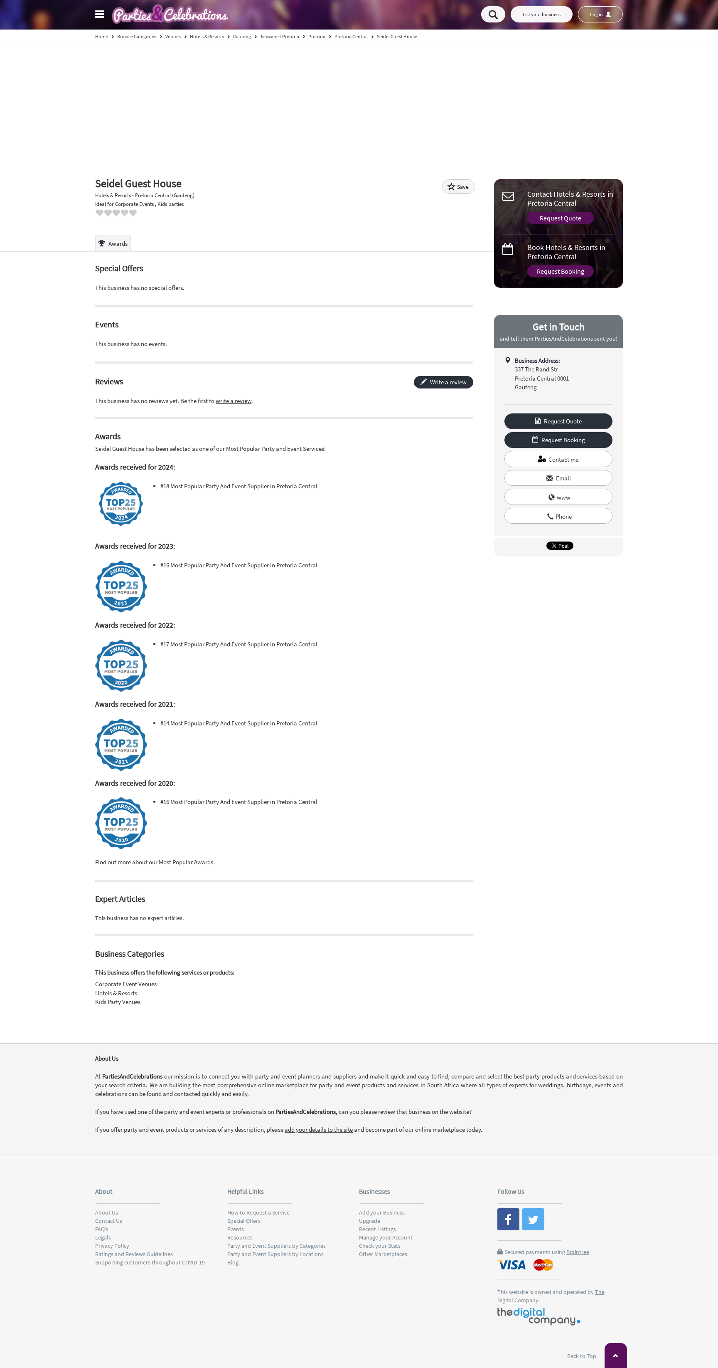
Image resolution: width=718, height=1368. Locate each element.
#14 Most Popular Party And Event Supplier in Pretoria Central (238, 723)
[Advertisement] (359, 106)
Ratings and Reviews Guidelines (134, 1254)
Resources (240, 1237)
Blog (233, 1262)
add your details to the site (319, 1129)
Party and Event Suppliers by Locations (275, 1254)
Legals (103, 1237)
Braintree (577, 1252)
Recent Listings (377, 1229)
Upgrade (369, 1221)
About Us (106, 1212)
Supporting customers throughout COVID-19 (150, 1262)
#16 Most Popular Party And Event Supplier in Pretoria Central (238, 565)
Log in (597, 14)
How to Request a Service (258, 1212)
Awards (117, 243)
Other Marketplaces (383, 1254)
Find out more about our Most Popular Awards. (155, 862)
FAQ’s (101, 1229)
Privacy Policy (112, 1245)
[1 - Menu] (101, 15)
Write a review (448, 382)
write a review (233, 401)
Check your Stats (380, 1245)
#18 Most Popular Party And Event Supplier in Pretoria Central (238, 486)
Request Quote (560, 218)
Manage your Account (386, 1237)
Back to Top (582, 1356)
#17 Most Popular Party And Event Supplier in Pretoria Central (238, 644)
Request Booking (560, 271)
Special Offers (244, 1221)
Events (235, 1229)
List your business (542, 14)
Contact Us (108, 1221)
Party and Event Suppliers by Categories (276, 1245)
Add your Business (382, 1212)
